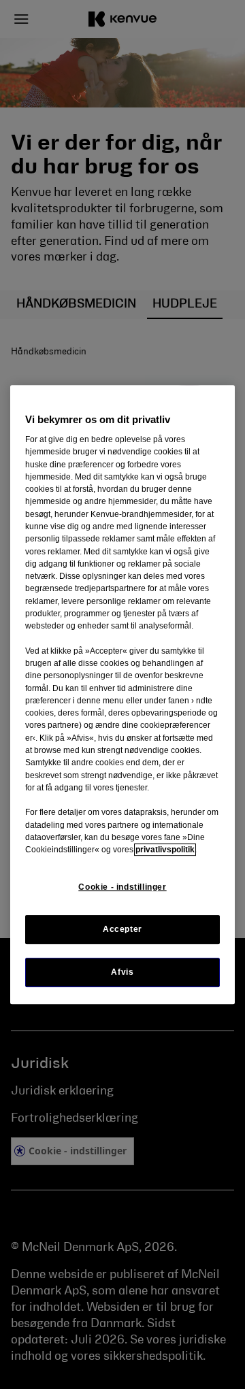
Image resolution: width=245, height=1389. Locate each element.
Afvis (122, 972)
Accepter (122, 929)
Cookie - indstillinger (122, 887)
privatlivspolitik (165, 849)
